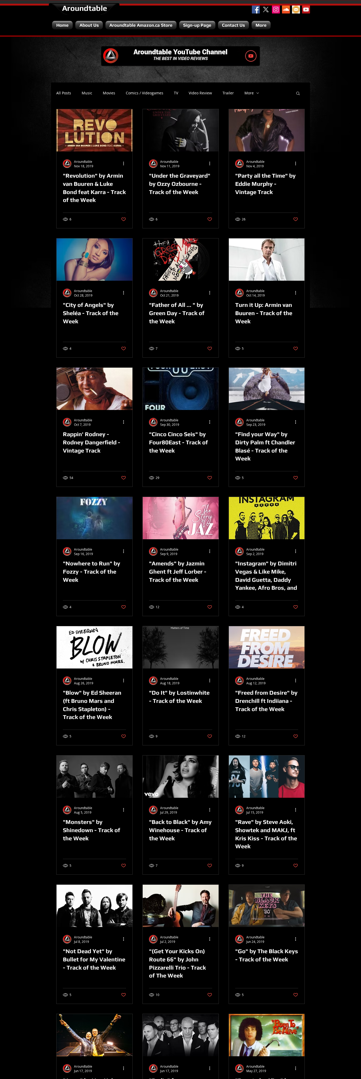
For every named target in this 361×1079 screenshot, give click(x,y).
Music (87, 93)
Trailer (228, 93)
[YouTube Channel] (306, 9)
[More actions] (125, 163)
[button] (297, 93)
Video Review (200, 93)
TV (176, 93)
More (249, 93)
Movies (109, 93)
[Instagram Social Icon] (276, 9)
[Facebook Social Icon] (256, 9)
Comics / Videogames (144, 93)
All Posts (63, 93)
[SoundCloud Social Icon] (286, 9)
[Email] (296, 9)
